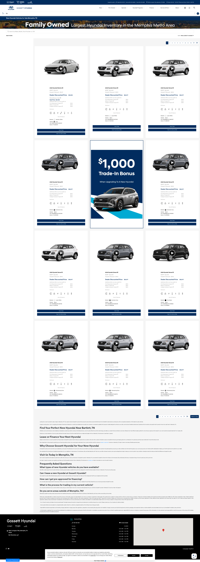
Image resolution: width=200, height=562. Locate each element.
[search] (194, 8)
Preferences (121, 555)
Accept (146, 555)
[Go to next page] (193, 42)
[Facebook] (6, 548)
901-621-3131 (77, 522)
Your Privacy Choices (99, 560)
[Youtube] (8, 548)
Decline (133, 555)
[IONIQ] (18, 526)
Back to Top (194, 416)
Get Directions (12, 535)
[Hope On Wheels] (26, 526)
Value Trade (61, 130)
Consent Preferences (13, 560)
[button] (163, 530)
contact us (90, 460)
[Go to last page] (197, 42)
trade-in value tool (104, 442)
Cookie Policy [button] (93, 555)
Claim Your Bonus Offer (61, 133)
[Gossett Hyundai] (19, 8)
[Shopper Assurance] (10, 526)
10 (191, 43)
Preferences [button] (59, 557)
